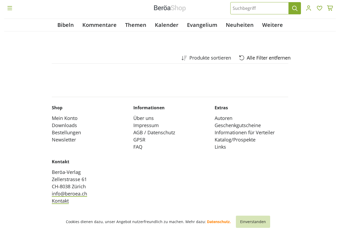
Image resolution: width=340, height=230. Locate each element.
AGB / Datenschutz (154, 132)
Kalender (166, 24)
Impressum (146, 125)
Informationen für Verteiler (245, 132)
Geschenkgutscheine (238, 125)
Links (220, 147)
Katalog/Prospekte (235, 139)
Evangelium (202, 24)
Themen (135, 24)
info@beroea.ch (69, 193)
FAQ (137, 147)
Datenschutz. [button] (219, 221)
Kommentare (99, 24)
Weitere (272, 24)
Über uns (143, 118)
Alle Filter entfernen (269, 58)
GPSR (139, 139)
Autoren (223, 118)
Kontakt (60, 201)
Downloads (64, 125)
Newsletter (64, 139)
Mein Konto (65, 118)
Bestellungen (66, 132)
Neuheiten (240, 24)
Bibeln (65, 24)
